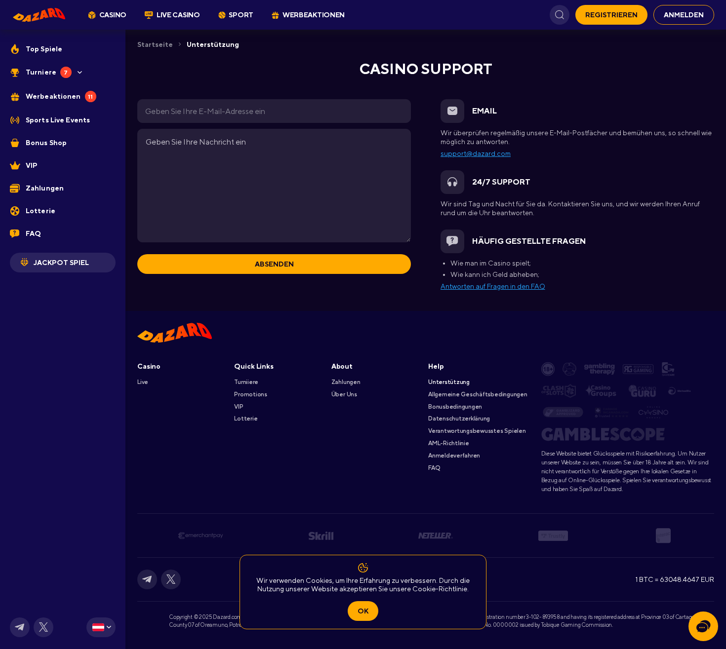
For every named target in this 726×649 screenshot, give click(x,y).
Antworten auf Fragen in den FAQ (493, 286)
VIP (238, 406)
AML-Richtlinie (448, 443)
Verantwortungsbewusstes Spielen (477, 430)
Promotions (250, 394)
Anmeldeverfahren (454, 455)
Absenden (274, 264)
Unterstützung (213, 44)
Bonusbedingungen (455, 406)
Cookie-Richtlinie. (440, 589)
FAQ (434, 467)
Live (142, 382)
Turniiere (246, 382)
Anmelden (684, 15)
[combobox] (101, 627)
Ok (363, 611)
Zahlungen (346, 382)
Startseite (155, 44)
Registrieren (611, 15)
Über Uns (344, 394)
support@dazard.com (476, 153)
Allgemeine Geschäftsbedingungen (477, 394)
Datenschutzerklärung (459, 418)
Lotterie (245, 418)
